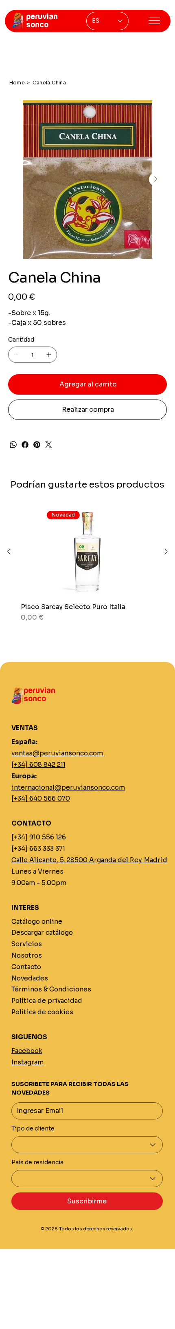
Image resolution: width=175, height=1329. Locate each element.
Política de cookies (42, 1012)
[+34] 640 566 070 (40, 798)
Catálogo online (36, 921)
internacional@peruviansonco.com (68, 787)
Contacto (26, 967)
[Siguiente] (166, 551)
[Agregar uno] (49, 355)
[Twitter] (49, 444)
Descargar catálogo (42, 932)
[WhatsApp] (13, 444)
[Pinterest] (37, 444)
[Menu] (154, 20)
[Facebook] (25, 444)
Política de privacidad (46, 1000)
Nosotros (26, 955)
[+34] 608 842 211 (38, 764)
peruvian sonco (42, 20)
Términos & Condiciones (51, 989)
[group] (87, 569)
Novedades (29, 978)
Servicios (26, 944)
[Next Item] (155, 179)
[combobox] (87, 1144)
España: (24, 742)
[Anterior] (9, 551)
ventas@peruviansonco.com (58, 753)
